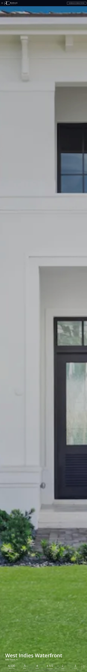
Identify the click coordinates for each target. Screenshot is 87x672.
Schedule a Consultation (76, 3)
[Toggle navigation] (2, 3)
